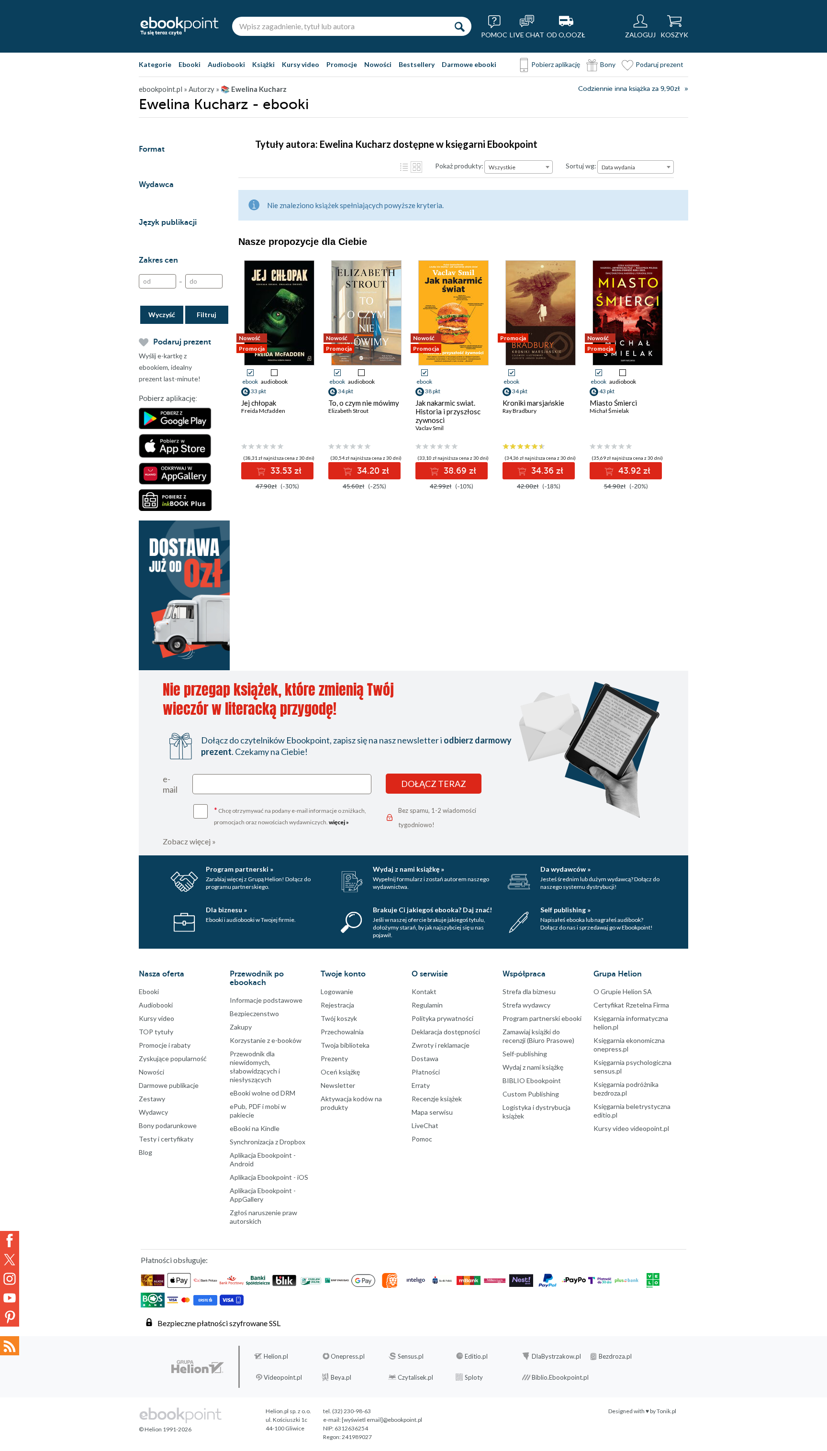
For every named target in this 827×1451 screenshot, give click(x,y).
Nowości (377, 64)
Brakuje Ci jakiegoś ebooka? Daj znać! (432, 910)
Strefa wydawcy (526, 1005)
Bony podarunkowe (168, 1125)
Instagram (9, 1278)
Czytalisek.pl (415, 1377)
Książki (263, 64)
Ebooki (190, 64)
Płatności (426, 1072)
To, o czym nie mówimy (363, 403)
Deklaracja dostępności (446, 1032)
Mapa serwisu (432, 1112)
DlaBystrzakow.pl (556, 1356)
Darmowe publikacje (169, 1085)
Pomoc (422, 1139)
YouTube (9, 1297)
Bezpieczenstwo (254, 1013)
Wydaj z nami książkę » (408, 869)
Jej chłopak (258, 403)
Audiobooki (226, 64)
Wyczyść (161, 314)
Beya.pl (341, 1377)
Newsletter (338, 1085)
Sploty (474, 1377)
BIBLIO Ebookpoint (532, 1080)
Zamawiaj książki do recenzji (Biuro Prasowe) (538, 1036)
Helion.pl (276, 1356)
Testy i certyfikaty (166, 1139)
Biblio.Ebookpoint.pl (560, 1377)
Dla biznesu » (226, 910)
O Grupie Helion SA (622, 991)
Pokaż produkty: (459, 166)
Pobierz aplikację (555, 64)
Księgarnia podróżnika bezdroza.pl (626, 1088)
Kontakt (424, 991)
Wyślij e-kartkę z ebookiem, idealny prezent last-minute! (170, 367)
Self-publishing (525, 1054)
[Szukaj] (459, 26)
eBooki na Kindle (254, 1128)
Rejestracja (337, 1005)
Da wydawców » (565, 869)
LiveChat (425, 1125)
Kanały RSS (9, 1345)
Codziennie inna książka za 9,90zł (629, 88)
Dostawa (425, 1058)
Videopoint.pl (283, 1377)
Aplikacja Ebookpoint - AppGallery (263, 1194)
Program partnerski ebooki (542, 1018)
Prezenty (334, 1058)
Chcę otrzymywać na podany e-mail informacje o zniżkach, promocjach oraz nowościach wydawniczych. (290, 815)
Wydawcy (153, 1112)
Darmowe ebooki (469, 64)
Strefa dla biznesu (529, 991)
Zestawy (152, 1099)
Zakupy (241, 1027)
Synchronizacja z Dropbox (267, 1142)
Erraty (421, 1085)
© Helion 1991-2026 (165, 1429)
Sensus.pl (411, 1356)
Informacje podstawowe (266, 1000)
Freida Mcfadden (263, 410)
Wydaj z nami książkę (533, 1067)
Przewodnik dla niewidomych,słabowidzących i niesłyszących (255, 1067)
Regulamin (427, 1005)
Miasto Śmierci (613, 403)
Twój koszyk (339, 1018)
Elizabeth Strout (348, 410)
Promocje (341, 64)
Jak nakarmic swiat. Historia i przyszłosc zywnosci (448, 411)
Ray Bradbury (519, 410)
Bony (607, 64)
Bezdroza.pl (615, 1356)
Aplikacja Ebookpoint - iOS (269, 1177)
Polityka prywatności (442, 1018)
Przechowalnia (342, 1032)
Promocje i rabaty (164, 1045)
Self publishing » (565, 910)
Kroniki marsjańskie (533, 403)
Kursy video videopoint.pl (631, 1128)
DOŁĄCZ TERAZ (433, 783)
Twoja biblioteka (345, 1045)
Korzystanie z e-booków (266, 1040)
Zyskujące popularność (173, 1058)
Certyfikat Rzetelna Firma (631, 1005)
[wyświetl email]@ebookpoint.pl (382, 1419)
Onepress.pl (348, 1356)
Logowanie (337, 991)
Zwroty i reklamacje (440, 1045)
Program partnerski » (239, 869)
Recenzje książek (437, 1099)
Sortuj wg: (581, 166)
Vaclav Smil (429, 428)
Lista (404, 167)
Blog (145, 1152)
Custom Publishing (531, 1094)
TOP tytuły (156, 1032)
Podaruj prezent (659, 64)
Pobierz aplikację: (168, 398)
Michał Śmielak (609, 410)
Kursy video (300, 64)
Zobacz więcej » (189, 841)
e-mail (170, 784)
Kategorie (155, 64)
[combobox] (518, 167)
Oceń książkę (340, 1072)
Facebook (9, 1240)
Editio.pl (476, 1356)
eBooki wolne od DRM (262, 1093)
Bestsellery (417, 64)
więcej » (339, 822)
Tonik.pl (666, 1411)
